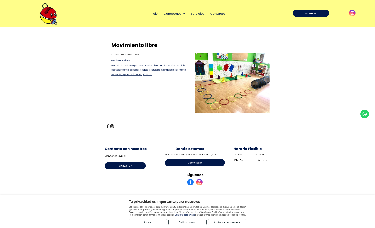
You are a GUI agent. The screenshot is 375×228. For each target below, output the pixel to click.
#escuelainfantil (172, 65)
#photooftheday (132, 74)
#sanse (143, 70)
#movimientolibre (121, 65)
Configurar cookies (187, 222)
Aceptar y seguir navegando (227, 222)
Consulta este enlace (185, 214)
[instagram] (352, 13)
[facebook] (190, 182)
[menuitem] (154, 14)
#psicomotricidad (142, 65)
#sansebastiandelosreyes (163, 70)
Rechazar (148, 222)
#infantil (158, 65)
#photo (147, 74)
